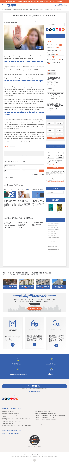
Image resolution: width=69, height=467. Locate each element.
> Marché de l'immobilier (7, 223)
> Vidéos (20, 227)
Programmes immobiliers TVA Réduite (45, 417)
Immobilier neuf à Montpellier (59, 287)
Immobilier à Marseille (53, 225)
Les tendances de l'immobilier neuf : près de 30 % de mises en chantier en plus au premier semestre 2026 (55, 95)
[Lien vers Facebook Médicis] (47, 29)
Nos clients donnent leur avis (10, 433)
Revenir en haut (34, 460)
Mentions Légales (15, 456)
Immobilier (12, 146)
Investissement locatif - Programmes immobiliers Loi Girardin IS (16, 419)
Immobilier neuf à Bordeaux (26, 287)
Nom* (48, 155)
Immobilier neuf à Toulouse (10, 287)
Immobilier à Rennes (52, 244)
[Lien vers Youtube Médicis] (57, 29)
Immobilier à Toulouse (53, 254)
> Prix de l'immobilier (9, 225)
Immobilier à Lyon (52, 233)
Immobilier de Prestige (8, 411)
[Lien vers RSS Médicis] (63, 29)
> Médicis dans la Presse (36, 225)
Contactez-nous (35, 304)
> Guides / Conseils (23, 222)
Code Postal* (59, 155)
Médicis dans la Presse (54, 62)
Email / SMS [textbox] (51, 164)
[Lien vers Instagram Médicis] (60, 29)
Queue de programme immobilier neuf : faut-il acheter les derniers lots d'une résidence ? (55, 86)
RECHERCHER (55, 137)
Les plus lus (52, 73)
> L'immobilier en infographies (22, 225)
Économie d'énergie (53, 238)
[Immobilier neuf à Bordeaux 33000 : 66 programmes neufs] (26, 284)
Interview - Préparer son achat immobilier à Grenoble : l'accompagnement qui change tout (55, 78)
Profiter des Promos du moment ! (55, 1)
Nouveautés (52, 70)
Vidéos (50, 57)
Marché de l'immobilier (37, 21)
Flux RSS (55, 456)
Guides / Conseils (54, 50)
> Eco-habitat (8, 227)
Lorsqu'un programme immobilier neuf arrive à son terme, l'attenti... (24, 204)
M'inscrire (55, 167)
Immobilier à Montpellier (53, 223)
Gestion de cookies (36, 456)
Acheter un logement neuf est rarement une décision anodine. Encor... (10, 205)
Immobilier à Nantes (52, 231)
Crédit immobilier (52, 252)
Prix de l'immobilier (54, 45)
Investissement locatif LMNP (9, 424)
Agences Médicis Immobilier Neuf (11, 430)
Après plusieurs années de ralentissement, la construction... (38, 204)
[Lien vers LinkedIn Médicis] (53, 29)
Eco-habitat (52, 47)
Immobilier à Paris (52, 235)
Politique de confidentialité (25, 456)
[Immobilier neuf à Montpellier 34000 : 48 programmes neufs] (59, 284)
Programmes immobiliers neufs (11, 408)
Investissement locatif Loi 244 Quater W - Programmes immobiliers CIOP (16, 426)
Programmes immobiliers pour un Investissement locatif (50, 415)
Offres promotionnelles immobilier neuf (45, 413)
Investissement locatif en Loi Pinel (10, 413)
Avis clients (50, 456)
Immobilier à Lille (52, 242)
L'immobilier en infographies (52, 53)
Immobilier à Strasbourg (53, 229)
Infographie (50, 256)
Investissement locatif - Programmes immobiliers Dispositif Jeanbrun (17, 415)
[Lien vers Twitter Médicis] (50, 29)
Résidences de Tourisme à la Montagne (45, 421)
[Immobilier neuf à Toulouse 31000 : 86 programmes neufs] (10, 284)
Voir (13, 344)
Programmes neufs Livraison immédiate (45, 419)
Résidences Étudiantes (41, 425)
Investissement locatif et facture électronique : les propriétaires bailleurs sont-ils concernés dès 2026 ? (55, 105)
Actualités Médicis (54, 59)
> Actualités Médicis (37, 222)
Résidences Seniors (40, 423)
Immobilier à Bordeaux (53, 240)
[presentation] (6, 195)
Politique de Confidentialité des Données (55, 181)
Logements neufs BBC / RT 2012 (43, 411)
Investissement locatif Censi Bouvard (11, 422)
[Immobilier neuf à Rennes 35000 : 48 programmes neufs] (43, 284)
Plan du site (44, 456)
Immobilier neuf (53, 250)
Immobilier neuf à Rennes (42, 287)
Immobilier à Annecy (53, 227)
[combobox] (50, 123)
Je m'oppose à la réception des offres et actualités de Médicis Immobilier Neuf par (55, 162)
